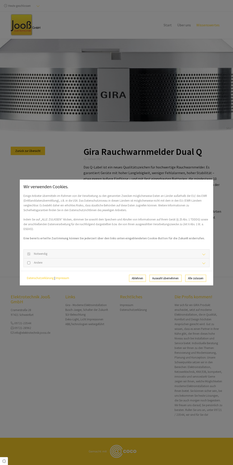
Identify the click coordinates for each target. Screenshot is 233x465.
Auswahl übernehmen (165, 278)
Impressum (62, 278)
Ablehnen (137, 278)
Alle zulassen (195, 278)
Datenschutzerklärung (40, 278)
